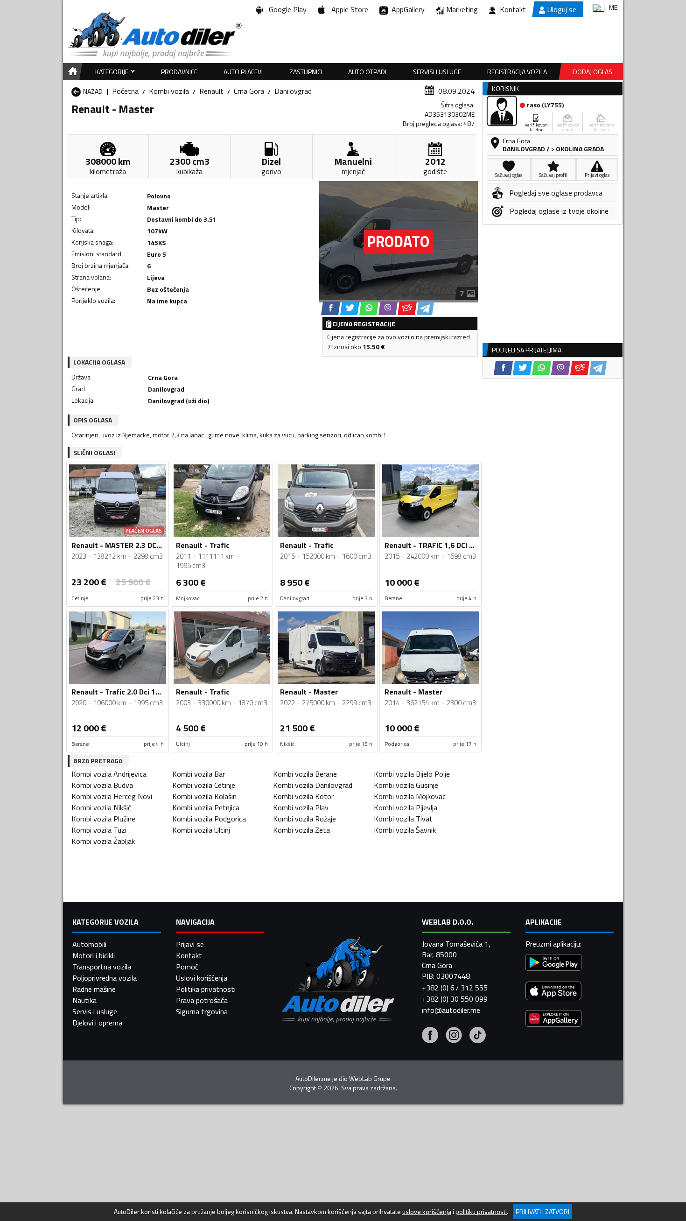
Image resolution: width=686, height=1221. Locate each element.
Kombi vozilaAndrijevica (109, 773)
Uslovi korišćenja (201, 977)
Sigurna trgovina (202, 1011)
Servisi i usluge (437, 72)
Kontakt (513, 9)
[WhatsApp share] (369, 308)
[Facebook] (430, 1036)
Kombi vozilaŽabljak (103, 841)
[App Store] (553, 992)
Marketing (462, 9)
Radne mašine (94, 989)
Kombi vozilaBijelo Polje (412, 773)
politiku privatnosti (481, 1211)
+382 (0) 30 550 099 (455, 998)
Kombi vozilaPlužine (103, 818)
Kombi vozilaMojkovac (410, 796)
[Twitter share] (349, 308)
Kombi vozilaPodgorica (209, 818)
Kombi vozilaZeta (301, 829)
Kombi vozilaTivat (403, 818)
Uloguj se (561, 9)
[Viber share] (388, 308)
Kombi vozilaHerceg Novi (111, 796)
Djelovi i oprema (97, 1022)
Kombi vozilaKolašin (204, 796)
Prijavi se (190, 944)
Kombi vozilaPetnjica (205, 807)
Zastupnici (305, 72)
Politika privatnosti (206, 989)
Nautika (84, 1000)
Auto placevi (243, 72)
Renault (211, 91)
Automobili (89, 944)
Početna (125, 91)
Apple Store (348, 9)
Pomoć (187, 966)
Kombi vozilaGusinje (406, 785)
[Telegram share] (425, 308)
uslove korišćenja (426, 1211)
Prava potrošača (202, 1000)
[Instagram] (454, 1036)
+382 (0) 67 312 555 (455, 987)
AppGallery (406, 9)
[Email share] (407, 308)
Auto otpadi (367, 72)
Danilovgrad (293, 91)
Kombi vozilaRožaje (304, 818)
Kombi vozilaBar (198, 773)
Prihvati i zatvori (542, 1211)
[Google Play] (553, 963)
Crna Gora (249, 91)
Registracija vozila (517, 72)
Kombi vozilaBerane (305, 773)
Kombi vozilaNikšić (101, 807)
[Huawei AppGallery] (553, 1019)
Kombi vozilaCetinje (203, 785)
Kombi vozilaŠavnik (405, 829)
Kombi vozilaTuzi (98, 829)
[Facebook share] (330, 308)
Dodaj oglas (592, 72)
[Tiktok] (477, 1036)
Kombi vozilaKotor (303, 796)
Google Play (286, 9)
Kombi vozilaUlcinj (201, 829)
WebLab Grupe (370, 1078)
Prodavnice (179, 72)
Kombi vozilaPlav (301, 807)
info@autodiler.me (451, 1010)
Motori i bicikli (93, 955)
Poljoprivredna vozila (104, 977)
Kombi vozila (169, 91)
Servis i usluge (94, 1011)
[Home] (71, 71)
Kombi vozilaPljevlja (405, 807)
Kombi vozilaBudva (102, 785)
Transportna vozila (101, 966)
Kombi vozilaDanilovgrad (312, 785)
